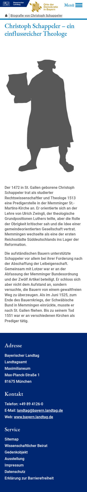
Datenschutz (15, 471)
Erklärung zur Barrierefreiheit (29, 478)
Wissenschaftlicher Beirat (26, 446)
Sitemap (12, 439)
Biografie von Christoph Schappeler (36, 15)
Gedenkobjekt (16, 452)
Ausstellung (14, 459)
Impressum (14, 465)
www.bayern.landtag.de (33, 417)
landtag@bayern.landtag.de (40, 410)
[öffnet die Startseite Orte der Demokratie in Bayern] (7, 15)
